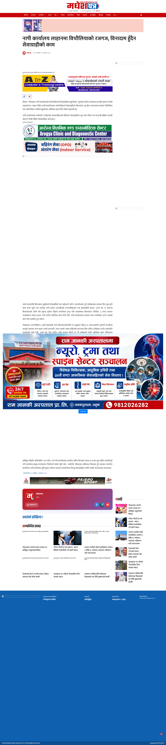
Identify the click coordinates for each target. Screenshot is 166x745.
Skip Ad (83, 411)
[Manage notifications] (161, 733)
